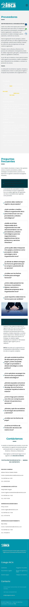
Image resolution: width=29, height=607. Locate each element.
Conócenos (4, 567)
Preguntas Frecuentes (21, 567)
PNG (15, 603)
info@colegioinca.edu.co (9, 595)
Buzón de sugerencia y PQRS (21, 571)
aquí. (10, 86)
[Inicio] (8, 5)
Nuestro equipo (5, 574)
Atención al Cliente (18, 455)
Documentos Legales (6, 570)
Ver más (5, 91)
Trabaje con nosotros (21, 574)
